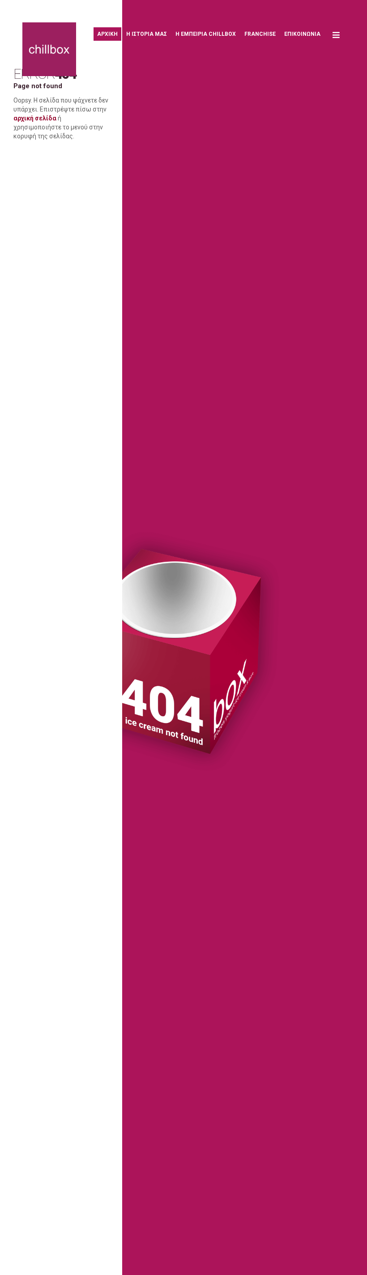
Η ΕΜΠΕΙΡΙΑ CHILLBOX (205, 34)
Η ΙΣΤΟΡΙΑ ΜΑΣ (146, 34)
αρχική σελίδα (34, 118)
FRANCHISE (260, 34)
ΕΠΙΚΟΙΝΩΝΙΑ (302, 34)
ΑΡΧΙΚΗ (107, 34)
